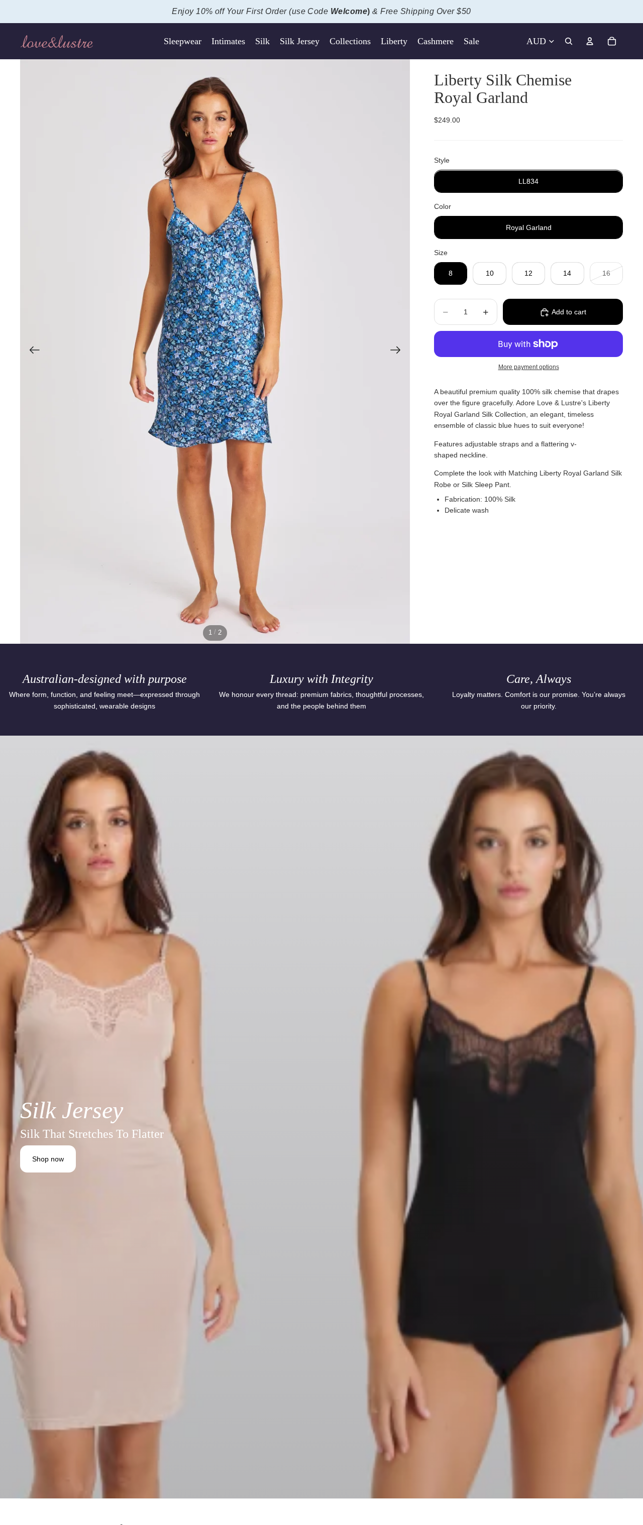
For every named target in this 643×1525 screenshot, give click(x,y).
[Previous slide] (31, 351)
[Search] (569, 41)
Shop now (48, 1159)
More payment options (528, 367)
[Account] (590, 41)
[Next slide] (398, 351)
